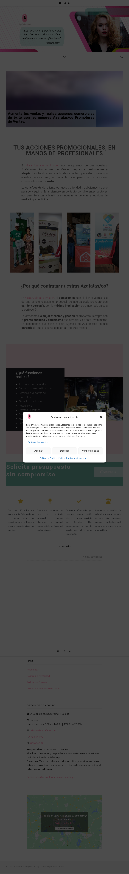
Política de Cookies (48, 458)
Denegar (64, 450)
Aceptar (38, 450)
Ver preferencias (90, 450)
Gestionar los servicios (38, 442)
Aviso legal (84, 458)
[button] (101, 417)
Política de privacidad (68, 458)
